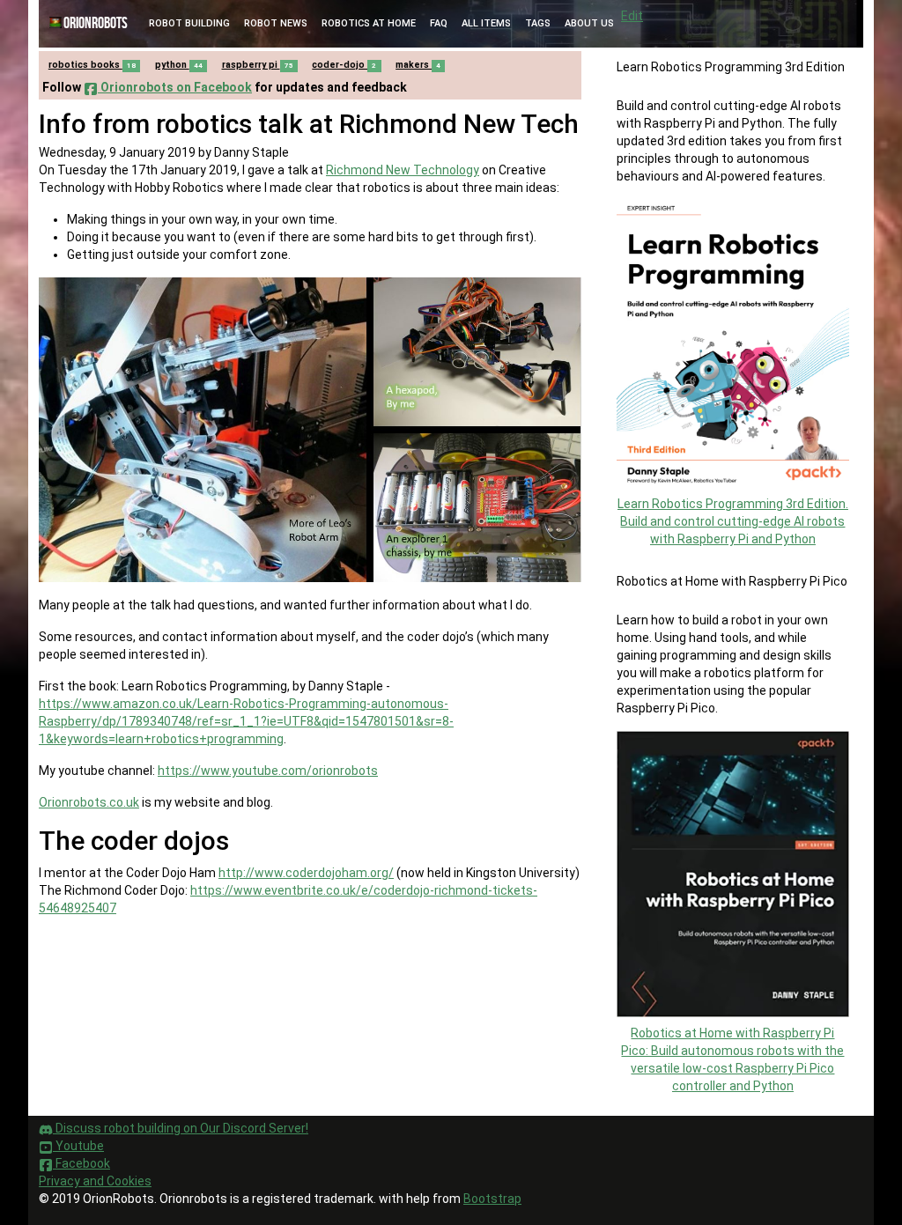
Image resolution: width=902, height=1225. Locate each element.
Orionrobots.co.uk (89, 802)
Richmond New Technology (402, 170)
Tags (538, 23)
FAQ (438, 23)
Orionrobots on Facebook (175, 87)
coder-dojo (344, 64)
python (179, 64)
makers (418, 64)
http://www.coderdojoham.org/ (306, 873)
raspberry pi (257, 64)
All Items (486, 23)
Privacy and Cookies (95, 1181)
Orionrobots (95, 23)
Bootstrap (492, 1199)
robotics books (92, 64)
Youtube (78, 1146)
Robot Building (189, 23)
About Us (589, 23)
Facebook (81, 1163)
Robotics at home (369, 23)
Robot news (275, 23)
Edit (632, 16)
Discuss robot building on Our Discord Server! (180, 1128)
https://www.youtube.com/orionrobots (268, 771)
